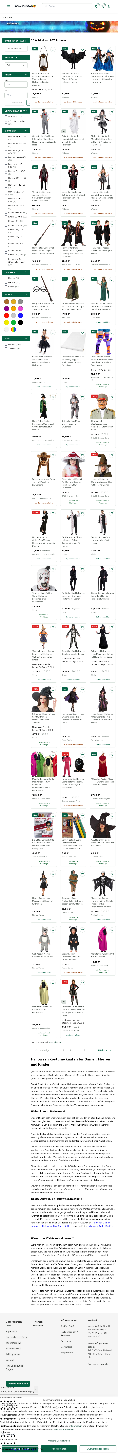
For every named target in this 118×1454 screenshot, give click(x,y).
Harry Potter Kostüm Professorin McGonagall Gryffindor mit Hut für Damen (43, 425)
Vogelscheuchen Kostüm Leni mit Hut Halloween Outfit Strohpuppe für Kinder (43, 655)
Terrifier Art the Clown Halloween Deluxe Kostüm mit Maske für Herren (72, 541)
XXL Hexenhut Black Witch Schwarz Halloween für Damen (102, 843)
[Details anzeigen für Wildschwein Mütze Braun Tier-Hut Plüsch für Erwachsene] (44, 464)
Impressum (76, 1425)
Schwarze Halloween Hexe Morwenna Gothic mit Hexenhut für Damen (102, 654)
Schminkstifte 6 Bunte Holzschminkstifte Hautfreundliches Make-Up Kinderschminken (72, 844)
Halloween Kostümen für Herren (58, 1226)
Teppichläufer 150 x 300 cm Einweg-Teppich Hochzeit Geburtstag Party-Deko (73, 361)
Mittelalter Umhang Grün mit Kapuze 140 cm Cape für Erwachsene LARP (73, 306)
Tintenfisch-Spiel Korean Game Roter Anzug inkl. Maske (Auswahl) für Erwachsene (73, 783)
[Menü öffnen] (9, 6)
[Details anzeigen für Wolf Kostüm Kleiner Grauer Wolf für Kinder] (44, 939)
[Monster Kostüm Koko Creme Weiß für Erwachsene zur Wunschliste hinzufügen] (53, 982)
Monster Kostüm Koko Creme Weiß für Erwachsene (42, 1009)
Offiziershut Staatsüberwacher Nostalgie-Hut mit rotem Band (102, 425)
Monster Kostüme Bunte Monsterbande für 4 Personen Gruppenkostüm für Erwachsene (43, 785)
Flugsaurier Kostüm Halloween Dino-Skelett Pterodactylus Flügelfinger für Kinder (102, 902)
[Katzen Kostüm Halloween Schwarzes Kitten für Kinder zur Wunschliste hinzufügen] (82, 930)
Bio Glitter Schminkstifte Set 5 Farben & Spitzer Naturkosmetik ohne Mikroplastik (43, 844)
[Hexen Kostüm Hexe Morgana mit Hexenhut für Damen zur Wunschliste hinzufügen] (53, 874)
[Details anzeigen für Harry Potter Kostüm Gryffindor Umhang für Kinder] (103, 233)
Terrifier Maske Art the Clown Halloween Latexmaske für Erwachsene (42, 597)
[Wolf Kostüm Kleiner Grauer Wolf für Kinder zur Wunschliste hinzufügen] (53, 930)
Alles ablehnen (59, 1448)
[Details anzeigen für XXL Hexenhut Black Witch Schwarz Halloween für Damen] (103, 825)
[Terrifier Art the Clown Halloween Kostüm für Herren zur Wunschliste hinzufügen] (111, 513)
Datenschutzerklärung (63, 1429)
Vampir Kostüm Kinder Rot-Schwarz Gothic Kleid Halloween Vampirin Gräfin (73, 196)
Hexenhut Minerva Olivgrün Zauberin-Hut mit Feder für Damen (101, 482)
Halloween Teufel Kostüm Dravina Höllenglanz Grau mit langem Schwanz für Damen (73, 1011)
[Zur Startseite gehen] (32, 6)
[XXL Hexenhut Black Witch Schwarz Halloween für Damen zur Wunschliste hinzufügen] (111, 816)
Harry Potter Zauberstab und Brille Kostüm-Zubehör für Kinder (43, 306)
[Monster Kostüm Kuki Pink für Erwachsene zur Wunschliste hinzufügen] (111, 930)
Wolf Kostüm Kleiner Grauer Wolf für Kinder (42, 955)
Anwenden (17, 102)
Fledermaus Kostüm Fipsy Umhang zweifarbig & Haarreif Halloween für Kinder (73, 718)
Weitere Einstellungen (59, 1440)
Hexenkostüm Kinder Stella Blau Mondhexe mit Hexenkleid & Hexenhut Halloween (102, 77)
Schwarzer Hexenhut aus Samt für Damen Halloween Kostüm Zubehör (43, 718)
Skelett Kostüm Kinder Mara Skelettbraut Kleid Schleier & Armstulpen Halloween (101, 140)
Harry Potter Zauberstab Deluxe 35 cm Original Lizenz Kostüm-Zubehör (43, 251)
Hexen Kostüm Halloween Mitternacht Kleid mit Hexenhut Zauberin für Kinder (102, 718)
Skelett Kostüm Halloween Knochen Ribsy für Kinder (73, 652)
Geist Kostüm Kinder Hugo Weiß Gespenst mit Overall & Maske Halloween (73, 140)
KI (64, 131)
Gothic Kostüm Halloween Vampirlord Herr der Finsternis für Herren (102, 596)
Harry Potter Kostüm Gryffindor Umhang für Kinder (101, 251)
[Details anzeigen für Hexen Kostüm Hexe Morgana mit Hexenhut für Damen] (44, 883)
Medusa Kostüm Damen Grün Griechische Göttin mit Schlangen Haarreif (102, 306)
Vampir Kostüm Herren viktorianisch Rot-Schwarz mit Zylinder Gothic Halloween (42, 196)
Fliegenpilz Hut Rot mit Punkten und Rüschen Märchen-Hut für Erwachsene (72, 483)
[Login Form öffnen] (109, 6)
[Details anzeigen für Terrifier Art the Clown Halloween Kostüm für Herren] (103, 522)
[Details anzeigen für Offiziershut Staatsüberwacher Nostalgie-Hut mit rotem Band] (103, 406)
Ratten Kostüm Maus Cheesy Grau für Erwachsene (71, 424)
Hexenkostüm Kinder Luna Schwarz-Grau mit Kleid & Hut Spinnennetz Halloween (102, 196)
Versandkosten (55, 1042)
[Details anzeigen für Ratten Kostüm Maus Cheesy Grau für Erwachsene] (73, 406)
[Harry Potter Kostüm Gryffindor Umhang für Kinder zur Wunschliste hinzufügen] (111, 224)
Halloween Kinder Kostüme (100, 1226)
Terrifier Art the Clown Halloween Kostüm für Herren (101, 540)
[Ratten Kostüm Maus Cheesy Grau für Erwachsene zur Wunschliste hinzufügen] (82, 397)
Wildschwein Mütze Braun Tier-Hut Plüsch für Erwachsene (43, 482)
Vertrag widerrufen (18, 1383)
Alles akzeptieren (20, 1448)
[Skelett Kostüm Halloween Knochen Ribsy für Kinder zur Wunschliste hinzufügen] (82, 627)
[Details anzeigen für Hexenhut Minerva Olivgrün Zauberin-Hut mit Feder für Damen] (103, 464)
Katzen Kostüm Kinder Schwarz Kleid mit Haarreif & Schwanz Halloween (42, 361)
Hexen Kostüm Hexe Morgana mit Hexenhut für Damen (42, 901)
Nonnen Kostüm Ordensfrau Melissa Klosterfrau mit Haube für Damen (43, 541)
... (77, 1050)
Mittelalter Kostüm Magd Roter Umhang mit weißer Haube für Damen (102, 782)
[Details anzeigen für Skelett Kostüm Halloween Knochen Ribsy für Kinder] (73, 636)
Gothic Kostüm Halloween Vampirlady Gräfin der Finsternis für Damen (73, 596)
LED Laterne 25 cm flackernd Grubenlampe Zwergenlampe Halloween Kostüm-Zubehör (42, 79)
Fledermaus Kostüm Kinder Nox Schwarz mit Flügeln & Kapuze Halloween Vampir (72, 77)
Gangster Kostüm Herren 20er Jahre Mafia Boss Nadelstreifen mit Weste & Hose (44, 140)
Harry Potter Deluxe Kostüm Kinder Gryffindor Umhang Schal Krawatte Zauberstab (73, 252)
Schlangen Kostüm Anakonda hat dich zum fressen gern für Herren (72, 901)
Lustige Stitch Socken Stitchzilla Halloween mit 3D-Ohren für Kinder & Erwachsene (102, 361)
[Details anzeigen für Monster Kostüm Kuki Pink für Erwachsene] (103, 939)
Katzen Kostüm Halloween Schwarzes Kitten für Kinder (71, 957)
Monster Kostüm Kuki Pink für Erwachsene (102, 955)
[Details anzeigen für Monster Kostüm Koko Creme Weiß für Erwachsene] (44, 992)
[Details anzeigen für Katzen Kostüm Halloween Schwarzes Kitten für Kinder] (73, 939)
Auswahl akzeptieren (98, 1448)
